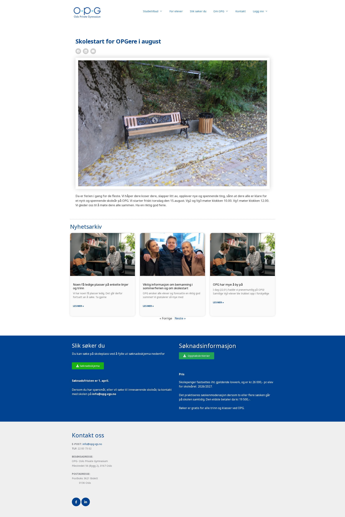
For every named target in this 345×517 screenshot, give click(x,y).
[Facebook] (76, 502)
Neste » (180, 318)
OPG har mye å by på (228, 284)
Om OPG (218, 11)
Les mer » (78, 306)
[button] (78, 51)
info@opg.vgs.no (92, 444)
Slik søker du (198, 11)
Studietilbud (150, 11)
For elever (176, 11)
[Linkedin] (85, 502)
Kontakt (240, 11)
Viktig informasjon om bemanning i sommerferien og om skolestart (168, 286)
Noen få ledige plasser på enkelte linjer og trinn (100, 286)
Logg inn (258, 11)
